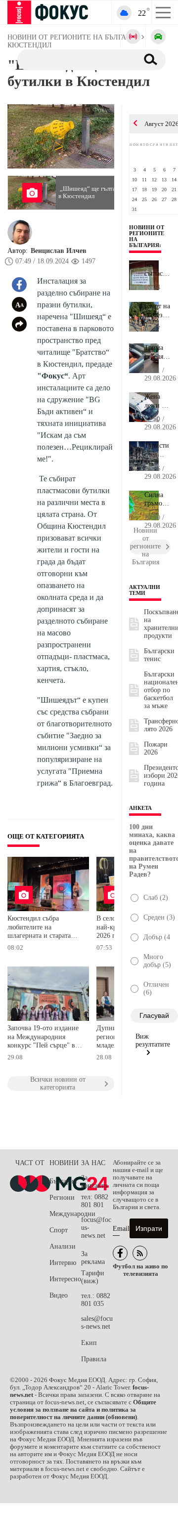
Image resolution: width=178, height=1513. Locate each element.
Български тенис (159, 655)
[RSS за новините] (140, 1253)
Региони (62, 1197)
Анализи (62, 1246)
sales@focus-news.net (97, 1322)
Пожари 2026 (156, 748)
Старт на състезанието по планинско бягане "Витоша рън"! (157, 310)
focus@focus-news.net (96, 1227)
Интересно (65, 1279)
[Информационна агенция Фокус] (120, 1253)
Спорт (58, 1230)
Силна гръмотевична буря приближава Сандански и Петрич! (157, 499)
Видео (58, 1295)
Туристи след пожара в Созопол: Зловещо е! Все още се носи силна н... (157, 450)
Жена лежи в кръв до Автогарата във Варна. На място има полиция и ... (157, 401)
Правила (93, 1359)
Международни (65, 1214)
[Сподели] (19, 324)
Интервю (62, 1262)
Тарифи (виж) (92, 1277)
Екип (89, 1342)
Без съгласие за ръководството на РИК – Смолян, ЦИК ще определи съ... (157, 269)
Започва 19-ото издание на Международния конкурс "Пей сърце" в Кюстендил (43, 1037)
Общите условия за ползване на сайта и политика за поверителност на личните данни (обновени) (83, 1410)
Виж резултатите (152, 1040)
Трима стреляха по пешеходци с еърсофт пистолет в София (157, 352)
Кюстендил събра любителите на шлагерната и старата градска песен (39, 928)
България (63, 1181)
